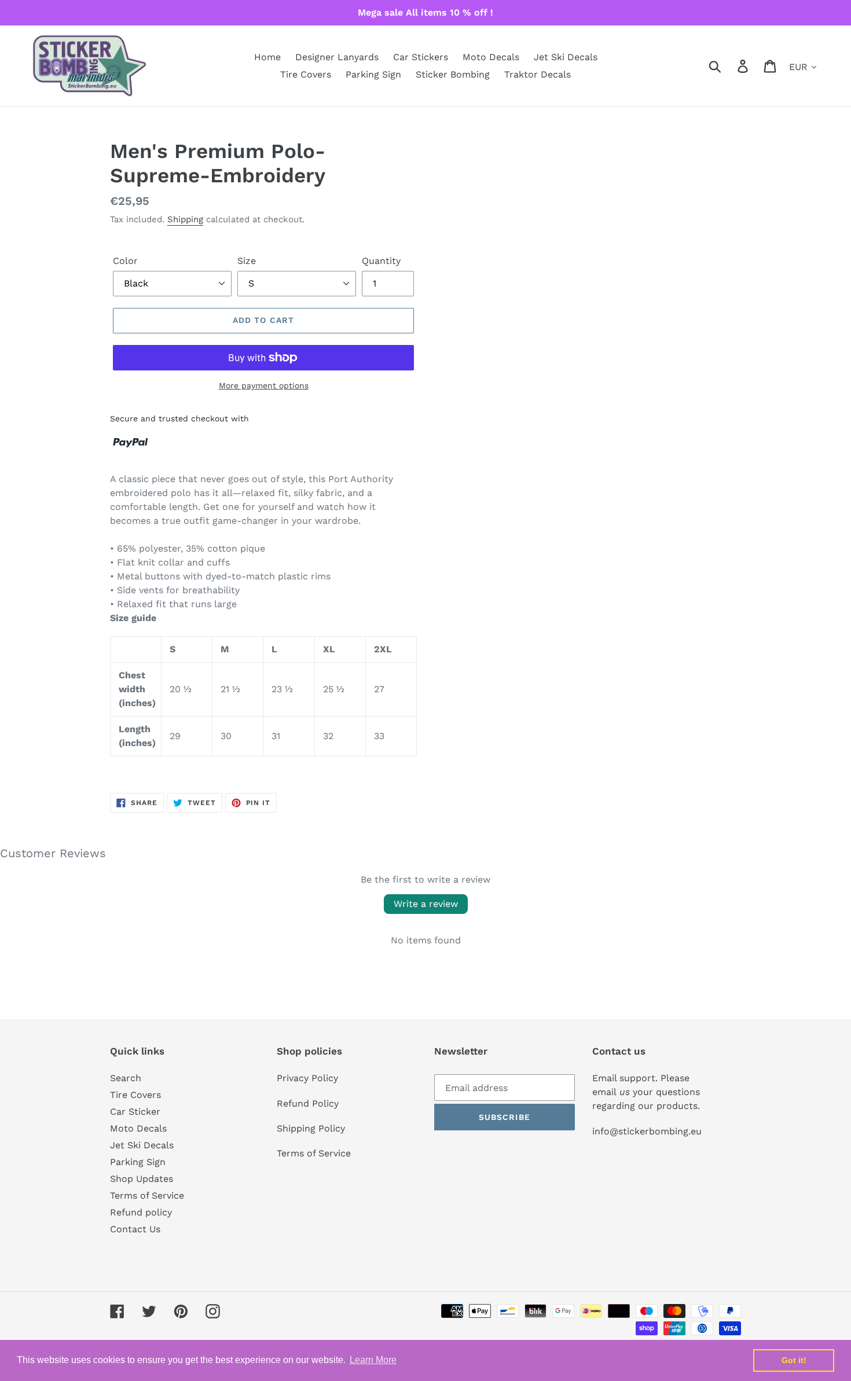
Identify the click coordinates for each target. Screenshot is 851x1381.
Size (246, 260)
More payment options (264, 385)
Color (125, 260)
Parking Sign (138, 1161)
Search (125, 1078)
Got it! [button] (794, 1360)
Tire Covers (135, 1094)
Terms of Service (147, 1195)
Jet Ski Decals (142, 1145)
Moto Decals (138, 1128)
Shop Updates (141, 1178)
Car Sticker (135, 1111)
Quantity (381, 260)
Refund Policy (308, 1103)
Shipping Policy (311, 1128)
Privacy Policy (307, 1078)
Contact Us (135, 1229)
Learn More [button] (373, 1360)
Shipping (185, 219)
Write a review (426, 903)
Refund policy (141, 1212)
